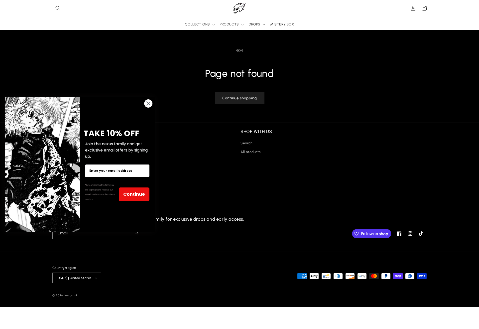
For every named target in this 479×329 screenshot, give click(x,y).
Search (246, 143)
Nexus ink (71, 295)
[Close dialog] (148, 103)
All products (250, 152)
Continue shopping (239, 98)
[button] (57, 8)
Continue (134, 194)
